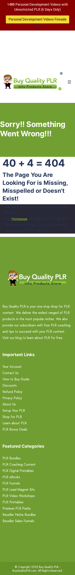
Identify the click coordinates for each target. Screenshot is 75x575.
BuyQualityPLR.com (24, 571)
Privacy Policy (12, 398)
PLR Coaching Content (19, 464)
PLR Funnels (11, 483)
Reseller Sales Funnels (18, 521)
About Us (9, 404)
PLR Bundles (11, 458)
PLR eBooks (11, 477)
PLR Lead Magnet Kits (18, 489)
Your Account (12, 366)
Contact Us (10, 373)
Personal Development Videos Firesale (37, 19)
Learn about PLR (14, 423)
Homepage (19, 218)
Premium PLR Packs (16, 508)
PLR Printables (13, 502)
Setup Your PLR (13, 410)
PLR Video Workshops (18, 495)
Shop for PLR (12, 416)
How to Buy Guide (15, 379)
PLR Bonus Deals (14, 429)
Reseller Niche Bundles (19, 514)
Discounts (9, 385)
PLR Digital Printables (18, 470)
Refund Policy (12, 391)
